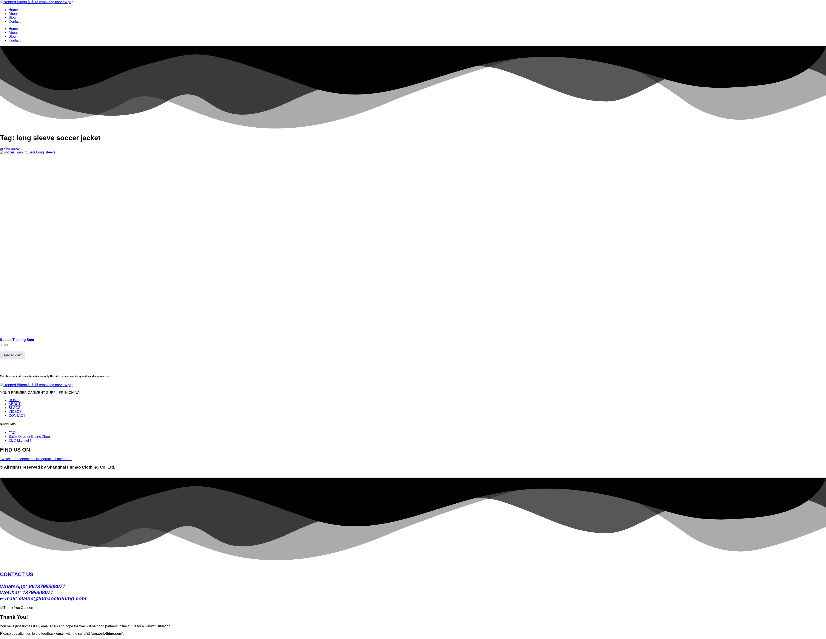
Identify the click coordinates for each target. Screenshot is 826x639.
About (13, 13)
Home (13, 10)
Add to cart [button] (12, 355)
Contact (14, 21)
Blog (12, 17)
